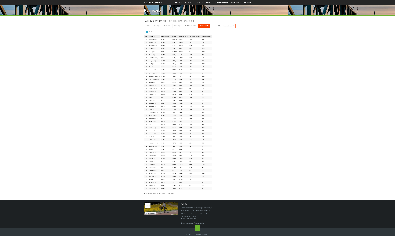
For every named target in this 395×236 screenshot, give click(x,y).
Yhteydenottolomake (189, 218)
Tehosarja (177, 26)
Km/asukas (164, 36)
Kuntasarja (203, 26)
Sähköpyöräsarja (190, 26)
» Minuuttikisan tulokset (225, 26)
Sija (146, 36)
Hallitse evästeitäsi (187, 223)
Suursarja (167, 26)
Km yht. (174, 36)
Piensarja (157, 26)
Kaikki (147, 26)
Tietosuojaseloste (199, 223)
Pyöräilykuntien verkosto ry (200, 210)
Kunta (151, 36)
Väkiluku (181, 36)
